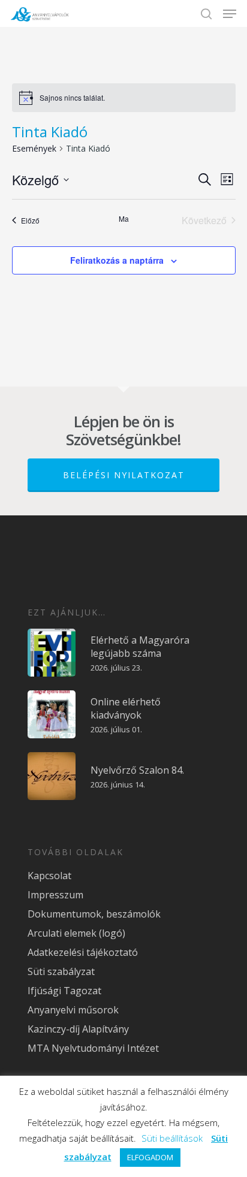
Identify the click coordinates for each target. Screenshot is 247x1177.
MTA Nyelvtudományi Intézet (93, 1048)
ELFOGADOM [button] (150, 1157)
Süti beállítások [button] (172, 1138)
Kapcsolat (49, 875)
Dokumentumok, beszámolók (94, 914)
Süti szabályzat (61, 971)
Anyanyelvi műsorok (73, 1009)
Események (34, 148)
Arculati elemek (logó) (76, 933)
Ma (124, 219)
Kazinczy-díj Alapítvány (78, 1029)
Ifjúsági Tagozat (64, 990)
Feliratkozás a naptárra (117, 260)
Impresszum (55, 894)
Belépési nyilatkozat (124, 475)
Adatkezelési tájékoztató (83, 952)
